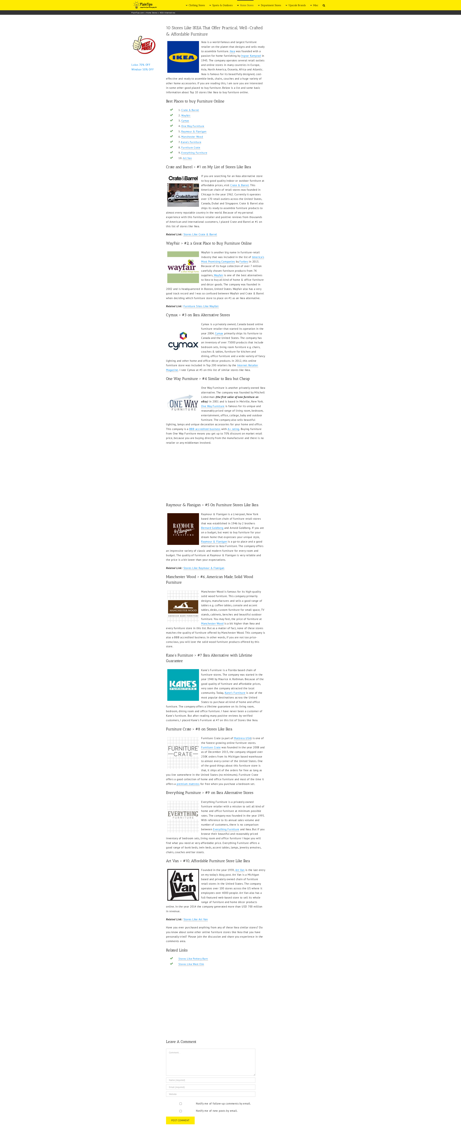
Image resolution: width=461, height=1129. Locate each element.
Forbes (244, 261)
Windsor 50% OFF (142, 69)
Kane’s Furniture (191, 142)
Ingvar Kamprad (251, 55)
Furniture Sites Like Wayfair (201, 306)
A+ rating (233, 429)
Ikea (232, 51)
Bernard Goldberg (212, 528)
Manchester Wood (192, 136)
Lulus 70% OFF (141, 64)
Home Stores (151, 13)
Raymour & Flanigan (194, 131)
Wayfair (185, 115)
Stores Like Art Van (195, 919)
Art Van (187, 158)
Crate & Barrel (190, 110)
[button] (324, 5)
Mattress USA (242, 738)
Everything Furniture (194, 152)
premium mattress (188, 784)
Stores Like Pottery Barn (193, 958)
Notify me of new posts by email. (217, 1110)
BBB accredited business (204, 429)
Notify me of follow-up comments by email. (223, 1103)
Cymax (185, 120)
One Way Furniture (192, 126)
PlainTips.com (137, 13)
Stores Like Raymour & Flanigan (204, 568)
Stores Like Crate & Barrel (200, 234)
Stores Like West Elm (191, 964)
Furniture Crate (190, 147)
